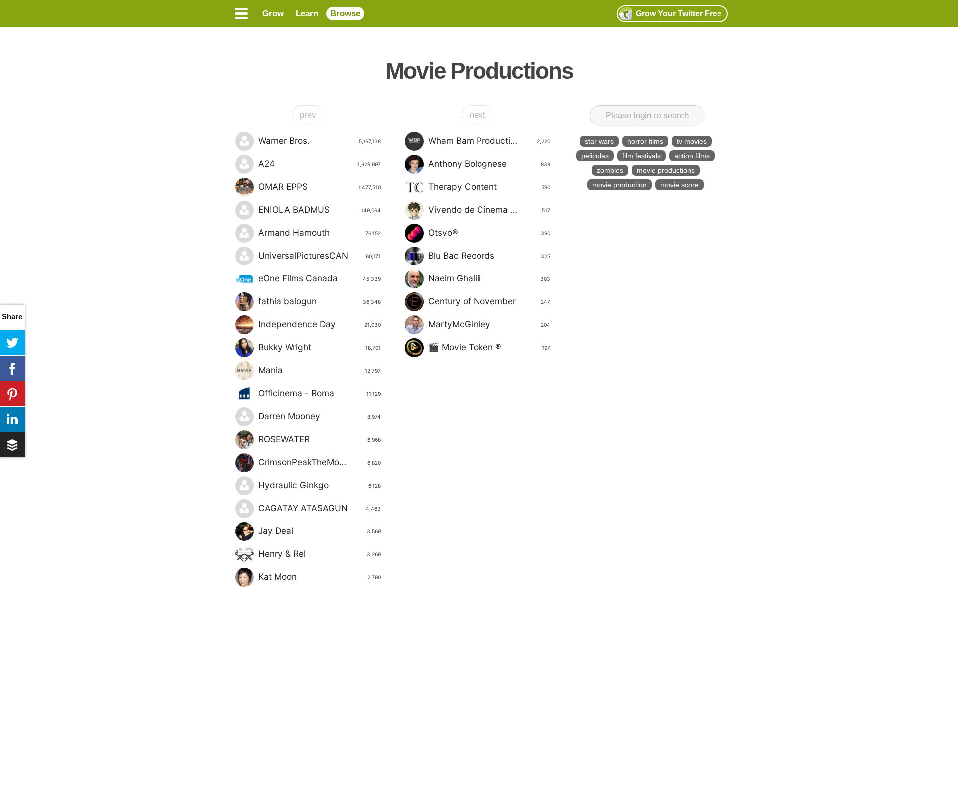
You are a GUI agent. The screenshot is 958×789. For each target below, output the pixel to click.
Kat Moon (319, 576)
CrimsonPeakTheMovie (319, 462)
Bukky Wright (319, 347)
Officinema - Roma (319, 393)
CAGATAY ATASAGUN (319, 508)
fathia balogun (319, 301)
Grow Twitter (678, 13)
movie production (619, 185)
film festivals (641, 156)
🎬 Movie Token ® (489, 347)
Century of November (489, 301)
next (477, 115)
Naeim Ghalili (489, 278)
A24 (319, 163)
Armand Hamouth (319, 232)
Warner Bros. (319, 140)
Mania (319, 370)
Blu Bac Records (489, 255)
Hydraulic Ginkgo (319, 485)
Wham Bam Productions (489, 140)
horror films (645, 141)
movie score (679, 185)
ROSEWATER (319, 439)
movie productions (666, 170)
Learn (307, 13)
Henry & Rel (319, 553)
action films (692, 156)
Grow (273, 13)
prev (308, 115)
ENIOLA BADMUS (319, 209)
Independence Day (319, 324)
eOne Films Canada (319, 278)
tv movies (692, 141)
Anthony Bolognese (489, 163)
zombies (610, 170)
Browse (345, 13)
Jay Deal (319, 531)
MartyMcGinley (489, 324)
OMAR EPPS (319, 186)
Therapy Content (489, 186)
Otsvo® (489, 232)
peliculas (595, 156)
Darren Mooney (319, 416)
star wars (599, 141)
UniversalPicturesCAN (319, 255)
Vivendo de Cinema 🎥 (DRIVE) (489, 209)
